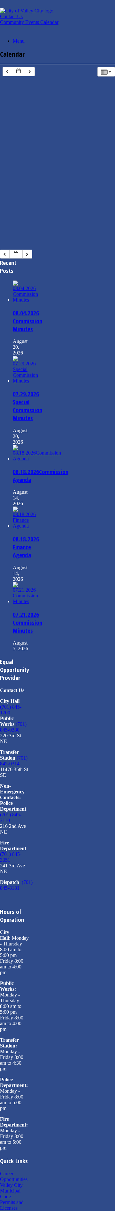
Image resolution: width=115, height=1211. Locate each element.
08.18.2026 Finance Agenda (26, 547)
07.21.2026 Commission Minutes (27, 622)
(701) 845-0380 (13, 727)
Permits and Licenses (12, 1205)
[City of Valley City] (26, 10)
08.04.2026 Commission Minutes (27, 321)
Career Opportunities (13, 1176)
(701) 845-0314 (13, 760)
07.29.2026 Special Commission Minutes (27, 406)
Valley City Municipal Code (11, 1190)
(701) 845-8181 (16, 885)
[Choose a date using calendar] (18, 71)
